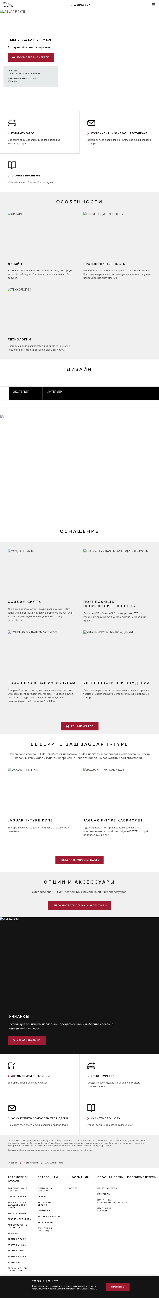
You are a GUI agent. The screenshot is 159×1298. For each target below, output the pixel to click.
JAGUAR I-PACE (16, 1251)
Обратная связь (107, 1188)
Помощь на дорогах (45, 1189)
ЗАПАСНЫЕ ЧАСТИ (49, 1217)
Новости (73, 1188)
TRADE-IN (13, 1233)
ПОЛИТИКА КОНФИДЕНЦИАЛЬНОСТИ (112, 1201)
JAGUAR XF (14, 1262)
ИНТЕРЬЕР (54, 392)
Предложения (17, 1197)
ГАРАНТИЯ (44, 1211)
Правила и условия (104, 1209)
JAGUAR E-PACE (17, 1245)
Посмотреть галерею (33, 57)
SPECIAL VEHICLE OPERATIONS (18, 1269)
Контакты (103, 1194)
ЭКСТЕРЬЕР (21, 392)
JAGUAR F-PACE (17, 1239)
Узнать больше (28, 1040)
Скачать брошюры (19, 1219)
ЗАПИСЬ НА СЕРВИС (45, 1203)
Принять (117, 1286)
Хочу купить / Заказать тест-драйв (18, 1205)
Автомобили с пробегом (17, 1226)
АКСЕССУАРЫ (45, 1222)
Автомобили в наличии (17, 1189)
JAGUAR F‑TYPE (17, 1256)
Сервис (42, 1197)
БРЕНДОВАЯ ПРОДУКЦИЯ (45, 1229)
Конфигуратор (17, 1213)
